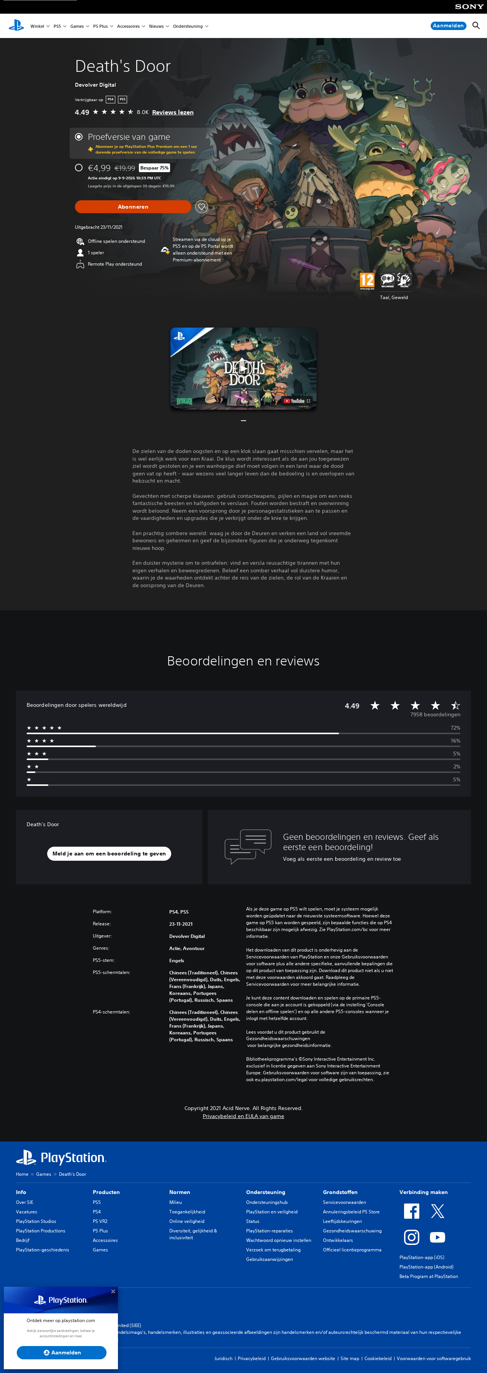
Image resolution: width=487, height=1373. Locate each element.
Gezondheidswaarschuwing (352, 1230)
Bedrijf (22, 1240)
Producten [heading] (106, 1192)
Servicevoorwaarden (344, 1202)
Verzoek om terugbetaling (273, 1249)
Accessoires (128, 26)
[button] (243, 369)
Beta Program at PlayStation (428, 1276)
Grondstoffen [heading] (340, 1192)
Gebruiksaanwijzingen (269, 1259)
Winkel (37, 26)
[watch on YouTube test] (297, 401)
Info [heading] (21, 1192)
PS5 (57, 26)
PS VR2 (100, 1221)
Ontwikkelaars (338, 1240)
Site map (350, 1358)
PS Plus (100, 26)
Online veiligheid (186, 1221)
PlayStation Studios (36, 1221)
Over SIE (24, 1202)
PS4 (97, 1211)
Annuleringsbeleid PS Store (351, 1211)
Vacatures (26, 1211)
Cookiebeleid (378, 1358)
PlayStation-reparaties (269, 1230)
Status (252, 1221)
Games (77, 26)
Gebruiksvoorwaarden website (303, 1358)
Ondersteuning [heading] (265, 1192)
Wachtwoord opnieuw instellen (278, 1240)
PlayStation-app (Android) (426, 1267)
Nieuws (156, 26)
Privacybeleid (252, 1358)
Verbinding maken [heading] (423, 1192)
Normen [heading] (179, 1192)
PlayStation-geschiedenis (42, 1249)
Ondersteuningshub (267, 1202)
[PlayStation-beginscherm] (16, 26)
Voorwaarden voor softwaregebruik (434, 1358)
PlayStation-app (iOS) (421, 1257)
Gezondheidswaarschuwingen (278, 1039)
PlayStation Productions (40, 1230)
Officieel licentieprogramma (352, 1249)
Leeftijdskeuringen (342, 1221)
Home (22, 1174)
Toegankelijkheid (187, 1211)
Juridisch (223, 1358)
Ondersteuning (188, 26)
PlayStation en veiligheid (272, 1211)
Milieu (175, 1202)
